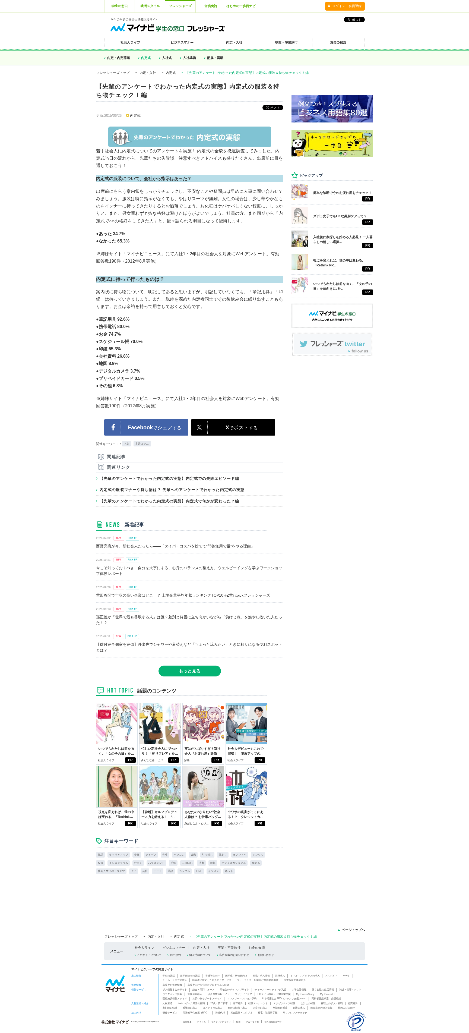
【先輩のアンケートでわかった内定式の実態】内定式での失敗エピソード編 (169, 478)
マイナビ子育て (243, 994)
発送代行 (220, 1012)
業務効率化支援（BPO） (196, 1012)
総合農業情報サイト (219, 994)
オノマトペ (239, 854)
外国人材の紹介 (346, 1007)
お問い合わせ (266, 954)
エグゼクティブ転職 (284, 1003)
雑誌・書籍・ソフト (350, 989)
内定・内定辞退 (118, 58)
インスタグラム (118, 862)
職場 (100, 854)
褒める (256, 862)
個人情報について (200, 954)
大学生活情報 (299, 989)
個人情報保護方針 (273, 1022)
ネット (229, 871)
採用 (238, 1022)
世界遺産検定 (195, 994)
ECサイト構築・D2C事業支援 (274, 994)
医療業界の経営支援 (321, 1007)
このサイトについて (149, 954)
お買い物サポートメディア (207, 998)
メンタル (257, 854)
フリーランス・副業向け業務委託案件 (257, 980)
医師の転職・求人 (237, 1007)
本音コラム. (142, 443)
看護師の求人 (190, 1007)
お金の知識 (257, 948)
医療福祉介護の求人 (295, 980)
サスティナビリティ (221, 1022)
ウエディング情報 (172, 994)
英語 (170, 871)
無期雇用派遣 (280, 1007)
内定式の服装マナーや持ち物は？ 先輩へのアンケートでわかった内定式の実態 (172, 489)
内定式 (146, 58)
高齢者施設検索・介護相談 (326, 998)
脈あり (223, 854)
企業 (137, 854)
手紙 (173, 862)
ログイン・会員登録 (347, 6)
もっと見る (190, 671)
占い (133, 871)
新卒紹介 (238, 1003)
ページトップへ (353, 930)
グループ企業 (252, 1022)
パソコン (179, 854)
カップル (184, 871)
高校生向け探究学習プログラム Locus (208, 985)
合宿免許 (210, 6)
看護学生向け (212, 975)
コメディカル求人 (212, 1007)
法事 (201, 862)
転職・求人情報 (261, 975)
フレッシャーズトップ (112, 73)
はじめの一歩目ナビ (241, 6)
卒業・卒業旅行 (229, 948)
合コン (138, 862)
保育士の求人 (260, 1007)
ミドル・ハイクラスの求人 (305, 975)
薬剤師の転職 (170, 1007)
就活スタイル (150, 6)
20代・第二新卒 (219, 1003)
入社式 (167, 58)
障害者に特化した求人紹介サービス (212, 980)
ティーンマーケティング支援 (270, 989)
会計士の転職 (308, 1003)
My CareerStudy (305, 994)
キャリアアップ (118, 854)
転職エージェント (258, 1003)
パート (346, 975)
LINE (199, 871)
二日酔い (187, 862)
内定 (126, 443)
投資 (100, 862)
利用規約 (175, 954)
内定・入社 (148, 73)
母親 (213, 862)
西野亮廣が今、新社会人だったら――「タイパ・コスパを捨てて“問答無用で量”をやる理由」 (175, 546)
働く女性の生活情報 (323, 989)
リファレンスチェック (295, 1012)
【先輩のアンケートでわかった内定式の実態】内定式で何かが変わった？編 (169, 501)
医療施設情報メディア (175, 998)
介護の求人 (299, 1007)
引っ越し (207, 854)
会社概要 (187, 1022)
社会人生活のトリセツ (111, 871)
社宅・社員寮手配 (267, 1012)
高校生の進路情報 (172, 985)
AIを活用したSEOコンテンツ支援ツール (284, 998)
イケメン (213, 871)
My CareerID (327, 994)
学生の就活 (169, 975)
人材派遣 (167, 1003)
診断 (187, 760)
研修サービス (170, 1012)
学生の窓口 (120, 6)
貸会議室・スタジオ (241, 1012)
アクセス (201, 1022)
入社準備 (189, 58)
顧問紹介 (353, 1003)
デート (158, 871)
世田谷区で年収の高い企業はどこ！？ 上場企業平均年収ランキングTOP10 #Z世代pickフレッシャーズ (183, 595)
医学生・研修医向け (236, 975)
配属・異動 (215, 58)
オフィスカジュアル (233, 862)
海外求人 (280, 975)
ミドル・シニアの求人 (175, 980)
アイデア (150, 854)
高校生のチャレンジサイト (234, 989)
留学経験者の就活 (190, 975)
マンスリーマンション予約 (241, 998)
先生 (165, 854)
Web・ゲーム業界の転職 (191, 1003)
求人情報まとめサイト (175, 989)
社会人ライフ (106, 760)
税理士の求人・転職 (332, 1003)
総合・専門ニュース (203, 989)
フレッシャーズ (180, 6)
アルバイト (331, 975)
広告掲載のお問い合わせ (234, 954)
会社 (145, 871)
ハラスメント (156, 862)
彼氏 (193, 854)
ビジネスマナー (173, 948)
